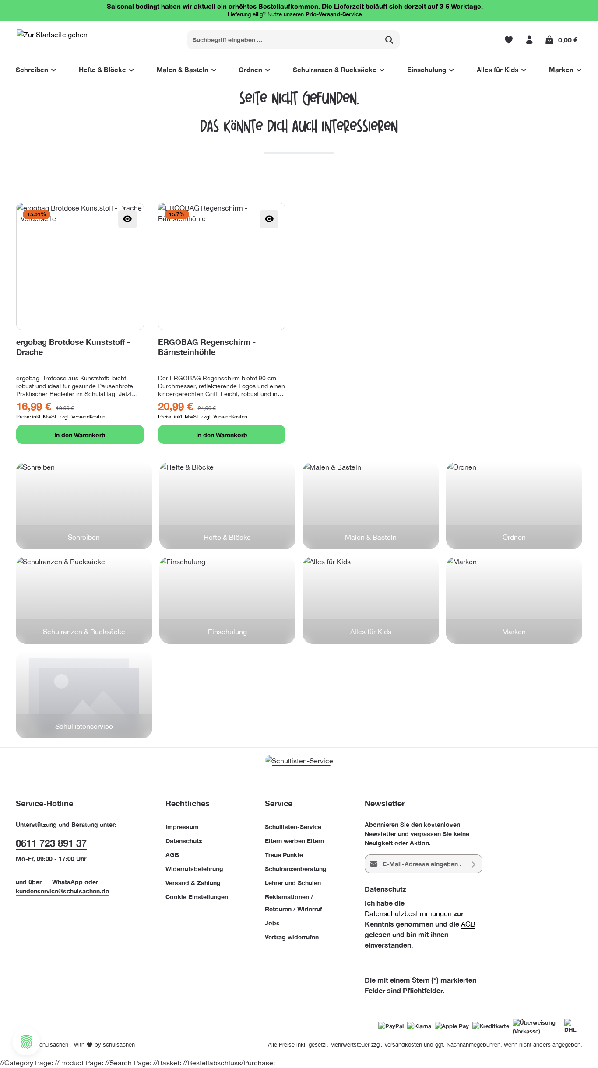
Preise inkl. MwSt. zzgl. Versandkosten (61, 417)
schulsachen (119, 1044)
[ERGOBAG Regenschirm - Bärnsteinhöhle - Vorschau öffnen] (269, 219)
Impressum (182, 826)
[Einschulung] (227, 600)
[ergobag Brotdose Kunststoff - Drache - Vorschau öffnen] (127, 219)
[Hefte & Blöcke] (227, 505)
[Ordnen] (514, 505)
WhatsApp (67, 881)
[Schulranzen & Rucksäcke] (84, 600)
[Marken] (514, 600)
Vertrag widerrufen (292, 937)
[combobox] (283, 39)
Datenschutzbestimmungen (408, 913)
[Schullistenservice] (84, 694)
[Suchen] (389, 39)
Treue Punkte (284, 854)
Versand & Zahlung (193, 882)
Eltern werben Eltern (294, 840)
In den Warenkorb (80, 435)
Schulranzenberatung (296, 868)
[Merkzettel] (508, 39)
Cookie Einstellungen (196, 896)
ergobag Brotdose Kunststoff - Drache (73, 346)
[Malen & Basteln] (371, 505)
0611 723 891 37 (51, 843)
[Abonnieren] (473, 863)
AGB (172, 854)
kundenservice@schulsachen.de (62, 891)
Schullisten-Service (293, 826)
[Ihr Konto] (529, 39)
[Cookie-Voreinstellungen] (26, 1042)
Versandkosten (403, 1044)
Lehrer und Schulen (293, 882)
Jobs (272, 923)
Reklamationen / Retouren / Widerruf (293, 903)
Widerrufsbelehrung (194, 868)
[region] (299, 324)
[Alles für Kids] (371, 600)
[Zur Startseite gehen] (52, 39)
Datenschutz (183, 840)
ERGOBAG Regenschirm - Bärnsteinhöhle (207, 346)
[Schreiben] (84, 505)
